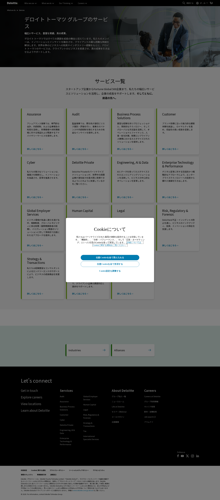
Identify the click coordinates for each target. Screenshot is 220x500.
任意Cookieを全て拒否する (110, 264)
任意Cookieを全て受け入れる (110, 257)
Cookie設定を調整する (110, 271)
